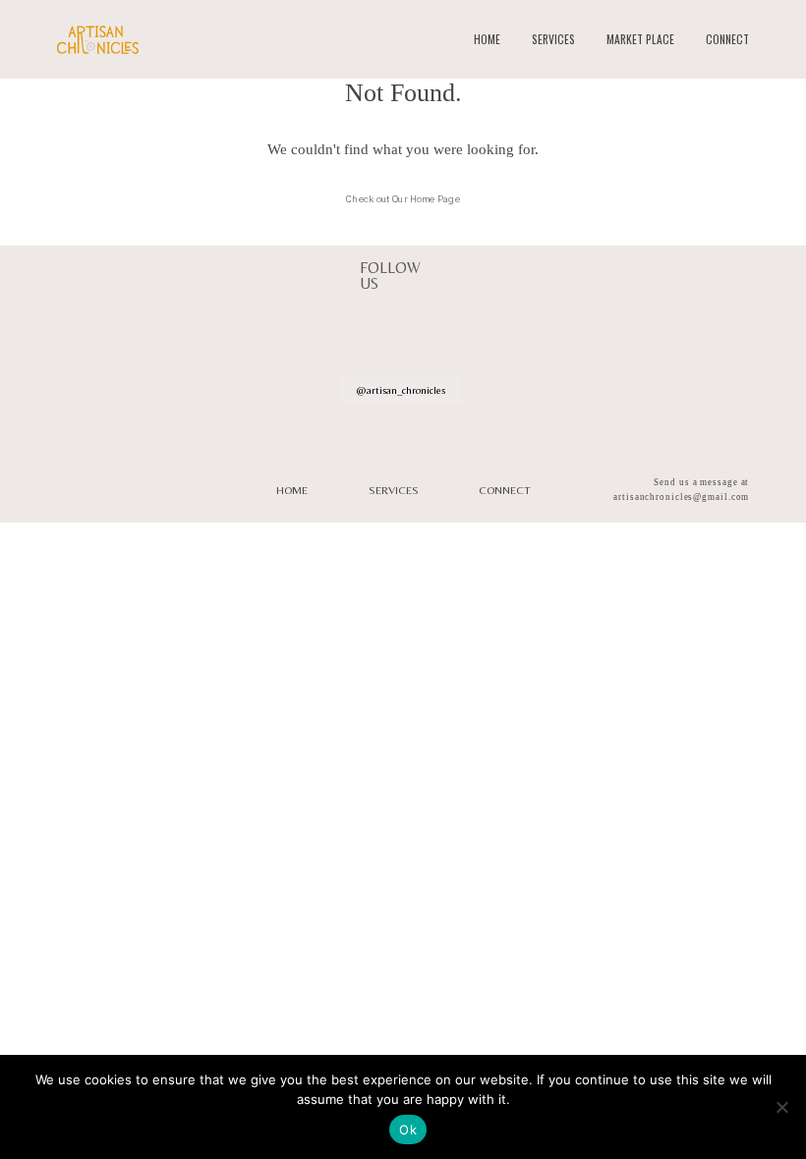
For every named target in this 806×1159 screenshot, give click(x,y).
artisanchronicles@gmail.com (681, 497)
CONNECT (727, 39)
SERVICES (553, 39)
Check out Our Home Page (403, 198)
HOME (487, 39)
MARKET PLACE (640, 39)
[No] (781, 1107)
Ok (408, 1129)
